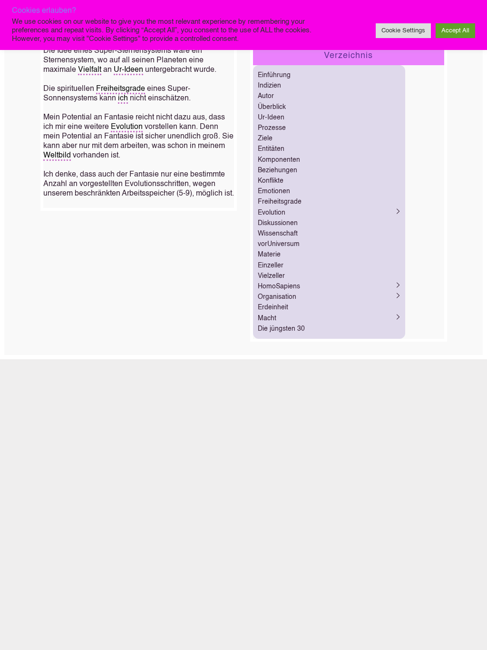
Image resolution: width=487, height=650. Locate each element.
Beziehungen (277, 170)
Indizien (269, 85)
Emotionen (274, 191)
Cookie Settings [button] (403, 31)
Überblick (272, 107)
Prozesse (272, 128)
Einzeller (270, 265)
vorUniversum (279, 244)
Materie (269, 254)
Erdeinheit (273, 307)
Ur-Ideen (128, 70)
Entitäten (271, 149)
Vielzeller (271, 276)
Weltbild (57, 155)
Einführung (274, 75)
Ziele (265, 138)
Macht (267, 318)
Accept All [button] (455, 31)
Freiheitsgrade (120, 89)
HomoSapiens (279, 286)
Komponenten (279, 160)
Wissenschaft (278, 233)
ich (123, 98)
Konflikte (270, 180)
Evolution (127, 127)
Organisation (277, 297)
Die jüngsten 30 (281, 328)
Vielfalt (89, 70)
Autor (266, 96)
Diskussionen (278, 223)
